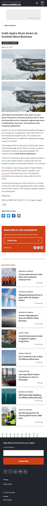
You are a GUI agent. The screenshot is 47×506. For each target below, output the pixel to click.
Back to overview (10, 25)
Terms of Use (7, 484)
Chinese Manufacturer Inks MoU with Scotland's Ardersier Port (30, 277)
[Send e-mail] (20, 472)
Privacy (5, 480)
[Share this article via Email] (19, 215)
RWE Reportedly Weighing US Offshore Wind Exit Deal (30, 396)
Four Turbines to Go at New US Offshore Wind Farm (31, 357)
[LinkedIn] (41, 247)
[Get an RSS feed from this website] (25, 472)
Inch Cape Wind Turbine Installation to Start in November (29, 377)
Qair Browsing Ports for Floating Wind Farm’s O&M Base (30, 415)
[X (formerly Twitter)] (38, 247)
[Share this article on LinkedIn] (3, 215)
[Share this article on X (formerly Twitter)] (8, 215)
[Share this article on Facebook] (13, 215)
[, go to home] (11, 3)
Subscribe (12, 240)
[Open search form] (36, 3)
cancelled (5, 173)
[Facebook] (34, 247)
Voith (4, 205)
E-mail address (8, 447)
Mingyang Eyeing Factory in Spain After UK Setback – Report (31, 297)
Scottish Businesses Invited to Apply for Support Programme (30, 338)
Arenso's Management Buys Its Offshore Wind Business (29, 318)
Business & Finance (10, 43)
